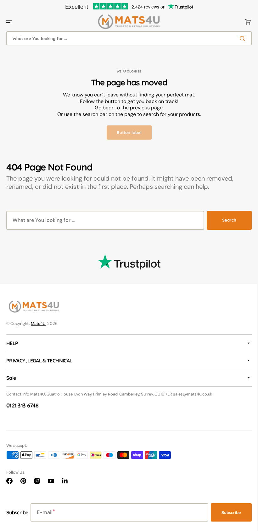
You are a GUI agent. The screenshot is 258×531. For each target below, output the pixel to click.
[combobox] (126, 38)
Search (224, 219)
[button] (9, 22)
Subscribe (226, 512)
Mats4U (38, 323)
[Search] (239, 38)
